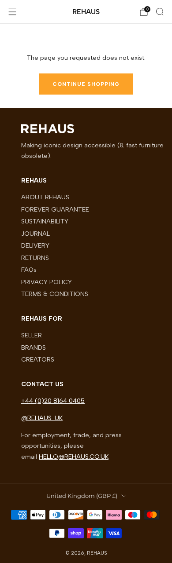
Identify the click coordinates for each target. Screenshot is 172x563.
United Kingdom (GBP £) (81, 495)
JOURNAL (35, 234)
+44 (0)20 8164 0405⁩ (53, 401)
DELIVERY (35, 245)
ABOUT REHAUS (45, 197)
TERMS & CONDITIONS (54, 294)
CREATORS (37, 359)
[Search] (159, 11)
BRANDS (33, 347)
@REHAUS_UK (42, 418)
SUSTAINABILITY (44, 221)
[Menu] (12, 11)
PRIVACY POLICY (46, 282)
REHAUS (86, 11)
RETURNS (35, 258)
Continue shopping (86, 84)
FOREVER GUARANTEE (55, 209)
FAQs (29, 270)
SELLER (31, 335)
